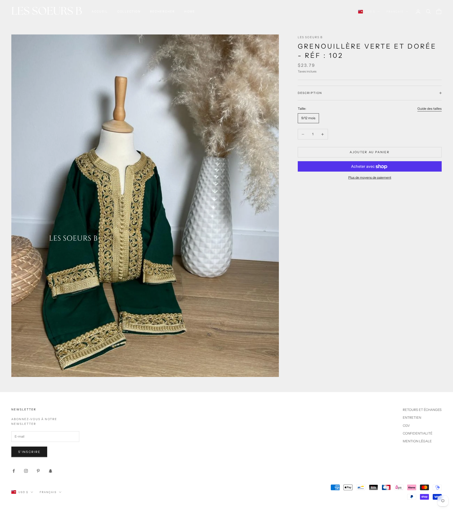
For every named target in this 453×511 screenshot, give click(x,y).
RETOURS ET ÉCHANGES (422, 410)
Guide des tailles (429, 108)
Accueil (100, 11)
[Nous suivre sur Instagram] (26, 471)
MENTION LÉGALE (417, 441)
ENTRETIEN (412, 417)
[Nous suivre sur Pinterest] (38, 471)
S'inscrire (29, 452)
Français (394, 11)
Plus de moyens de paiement (369, 178)
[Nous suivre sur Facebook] (13, 471)
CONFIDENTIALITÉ (417, 433)
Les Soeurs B (310, 37)
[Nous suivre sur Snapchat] (50, 471)
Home (189, 11)
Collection (129, 11)
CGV (406, 425)
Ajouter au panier (370, 152)
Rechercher (162, 11)
